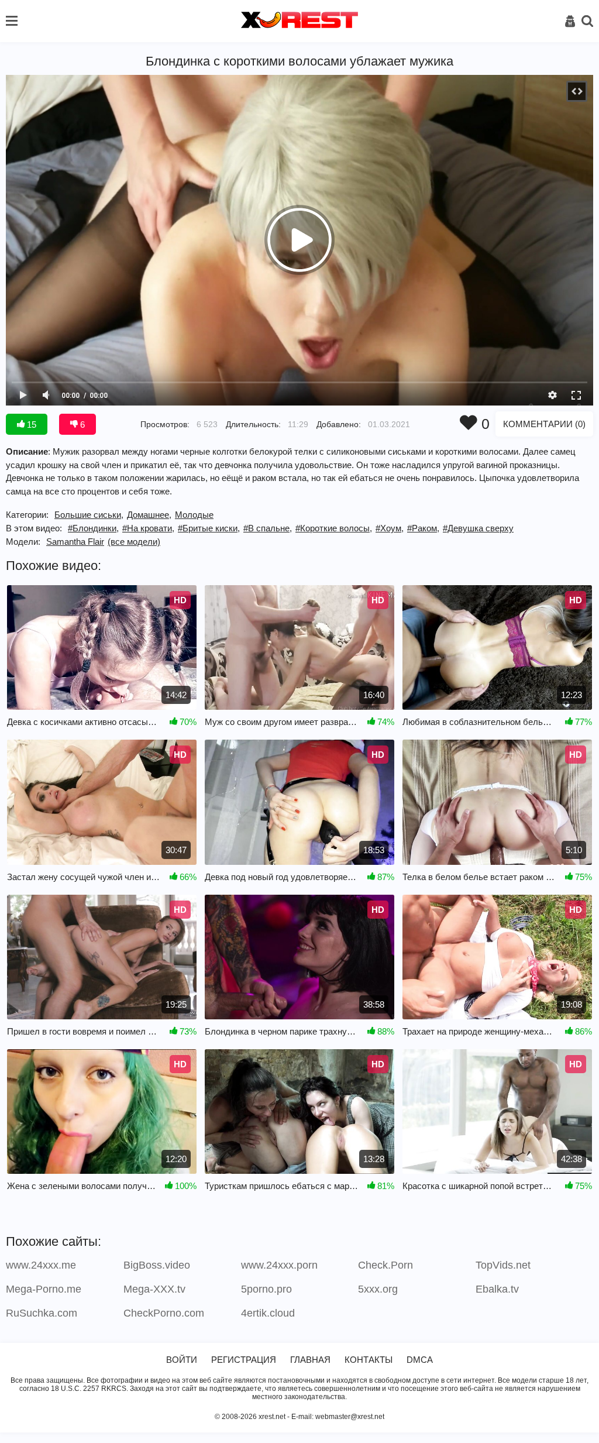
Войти (181, 1360)
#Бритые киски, (209, 528)
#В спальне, (267, 528)
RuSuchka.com (41, 1313)
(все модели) (134, 542)
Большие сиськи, (88, 515)
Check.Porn (385, 1265)
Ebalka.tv (497, 1289)
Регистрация (243, 1360)
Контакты (369, 1360)
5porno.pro (266, 1289)
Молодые (194, 515)
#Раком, (423, 528)
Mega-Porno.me (43, 1289)
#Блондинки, (93, 528)
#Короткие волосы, (333, 528)
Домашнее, (149, 515)
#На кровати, (148, 528)
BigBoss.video (156, 1265)
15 (30, 425)
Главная (310, 1360)
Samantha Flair (75, 542)
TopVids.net (503, 1265)
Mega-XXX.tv (154, 1289)
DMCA (420, 1360)
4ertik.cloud (268, 1313)
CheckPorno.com (163, 1313)
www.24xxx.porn (279, 1265)
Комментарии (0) (544, 424)
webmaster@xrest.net (349, 1417)
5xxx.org (378, 1289)
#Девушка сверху (478, 528)
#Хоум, (390, 528)
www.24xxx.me (41, 1265)
